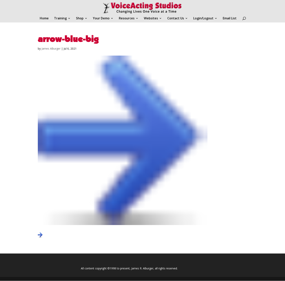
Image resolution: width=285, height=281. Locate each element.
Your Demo (101, 18)
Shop (80, 18)
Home (44, 18)
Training (60, 18)
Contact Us (175, 18)
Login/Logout (203, 18)
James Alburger (50, 48)
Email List (230, 18)
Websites (151, 18)
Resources (127, 18)
